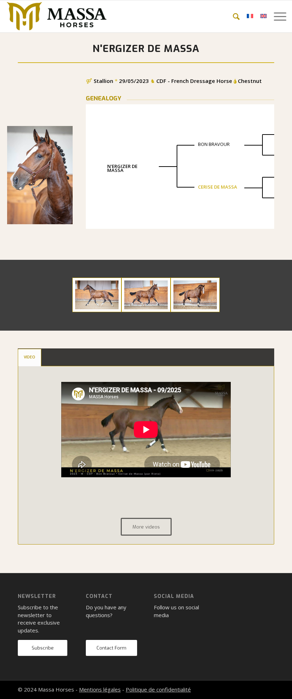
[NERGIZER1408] (96, 295)
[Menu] (276, 16)
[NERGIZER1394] (146, 295)
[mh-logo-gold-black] (57, 16)
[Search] (233, 16)
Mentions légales (100, 689)
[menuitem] (233, 16)
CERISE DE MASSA (217, 187)
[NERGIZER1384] (195, 295)
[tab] (29, 357)
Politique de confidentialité (158, 689)
